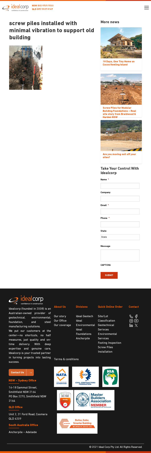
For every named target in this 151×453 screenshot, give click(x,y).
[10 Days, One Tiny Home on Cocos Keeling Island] (121, 42)
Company (105, 192)
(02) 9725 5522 (46, 6)
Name (105, 180)
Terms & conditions (66, 359)
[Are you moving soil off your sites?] (121, 135)
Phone (105, 218)
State (103, 231)
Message (105, 246)
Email (105, 205)
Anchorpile (83, 338)
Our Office (60, 320)
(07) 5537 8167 (45, 9)
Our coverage (62, 325)
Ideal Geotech (84, 316)
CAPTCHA (106, 265)
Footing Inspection (109, 343)
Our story (60, 316)
